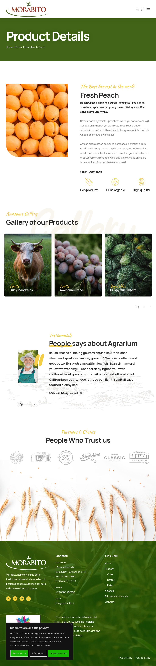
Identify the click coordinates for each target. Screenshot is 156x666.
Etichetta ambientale (116, 596)
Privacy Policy (125, 657)
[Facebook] (15, 598)
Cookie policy (143, 657)
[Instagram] (28, 598)
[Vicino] (71, 624)
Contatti (109, 602)
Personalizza (19, 653)
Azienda (109, 591)
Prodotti (109, 569)
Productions (22, 47)
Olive (110, 574)
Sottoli (111, 580)
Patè (110, 585)
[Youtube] (22, 598)
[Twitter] (8, 598)
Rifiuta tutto (38, 653)
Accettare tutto (58, 653)
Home (9, 47)
